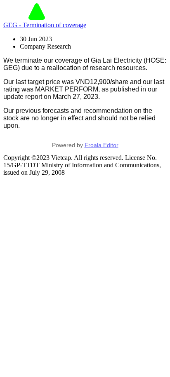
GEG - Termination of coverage (44, 24)
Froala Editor (101, 145)
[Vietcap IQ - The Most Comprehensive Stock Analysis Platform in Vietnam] (36, 17)
